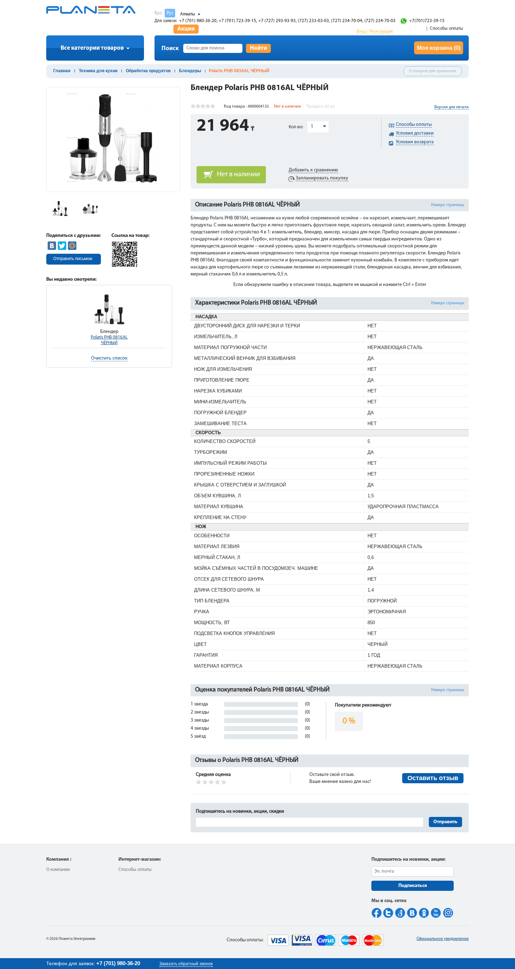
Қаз (158, 13)
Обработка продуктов (148, 70)
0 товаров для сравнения (432, 71)
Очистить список (109, 358)
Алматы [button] (187, 14)
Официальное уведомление (443, 939)
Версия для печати (451, 107)
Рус (169, 13)
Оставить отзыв (432, 778)
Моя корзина (438, 48)
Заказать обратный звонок (186, 963)
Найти (258, 48)
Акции (186, 29)
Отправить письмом (72, 259)
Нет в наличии (238, 174)
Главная (61, 70)
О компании (58, 869)
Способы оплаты (446, 28)
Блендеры (190, 70)
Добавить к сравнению (313, 170)
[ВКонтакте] (52, 245)
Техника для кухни (98, 70)
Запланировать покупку (322, 178)
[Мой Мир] (72, 245)
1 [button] (312, 126)
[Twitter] (62, 245)
